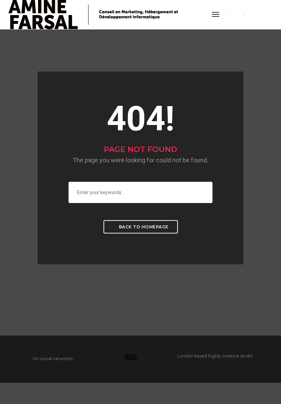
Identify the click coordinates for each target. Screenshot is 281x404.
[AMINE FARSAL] (93, 14)
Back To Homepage (143, 226)
